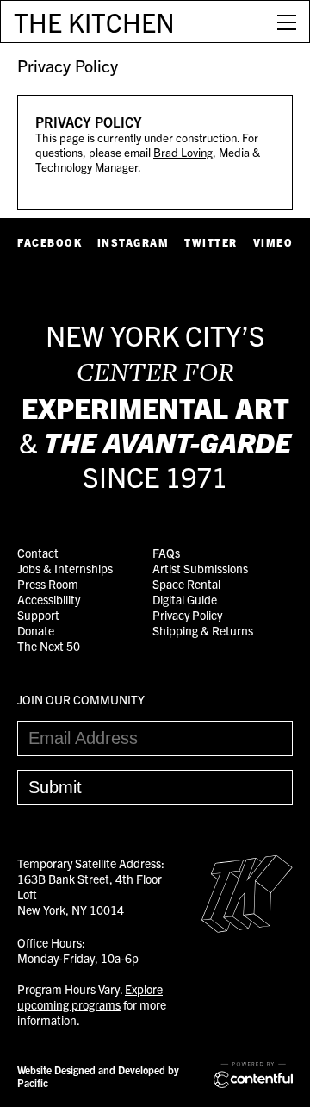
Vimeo (273, 241)
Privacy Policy (67, 65)
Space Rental (186, 583)
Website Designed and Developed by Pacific (98, 1076)
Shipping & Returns (202, 630)
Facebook (49, 241)
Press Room (47, 583)
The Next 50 (48, 646)
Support (38, 614)
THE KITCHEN (94, 21)
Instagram (133, 241)
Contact (38, 552)
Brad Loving (183, 152)
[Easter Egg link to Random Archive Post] (247, 927)
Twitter (211, 241)
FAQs (166, 552)
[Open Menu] (286, 21)
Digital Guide (184, 599)
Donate (35, 630)
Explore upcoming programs (90, 996)
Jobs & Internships (65, 568)
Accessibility (48, 599)
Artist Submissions (200, 568)
